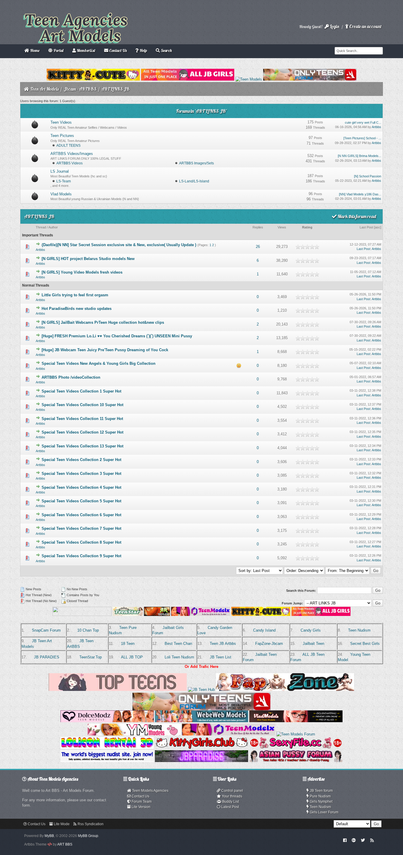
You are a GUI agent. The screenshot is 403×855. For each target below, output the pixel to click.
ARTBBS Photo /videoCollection (71, 377)
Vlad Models (61, 194)
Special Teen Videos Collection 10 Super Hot (82, 405)
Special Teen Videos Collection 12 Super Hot (82, 432)
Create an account (364, 26)
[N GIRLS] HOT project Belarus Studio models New (88, 258)
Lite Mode (61, 824)
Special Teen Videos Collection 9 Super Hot (81, 556)
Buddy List (230, 802)
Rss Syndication (90, 824)
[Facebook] (344, 840)
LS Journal (59, 171)
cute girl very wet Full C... (363, 122)
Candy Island (264, 630)
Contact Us (140, 796)
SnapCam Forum (46, 630)
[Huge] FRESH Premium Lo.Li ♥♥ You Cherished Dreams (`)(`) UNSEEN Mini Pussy (117, 336)
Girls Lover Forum (323, 812)
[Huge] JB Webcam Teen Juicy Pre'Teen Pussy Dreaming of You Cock (105, 350)
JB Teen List (220, 657)
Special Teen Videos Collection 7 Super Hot (81, 528)
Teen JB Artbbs (223, 643)
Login (334, 26)
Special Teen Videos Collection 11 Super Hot (82, 418)
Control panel (231, 791)
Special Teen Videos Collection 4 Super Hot (81, 487)
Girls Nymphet (320, 802)
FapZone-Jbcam (269, 643)
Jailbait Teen (313, 643)
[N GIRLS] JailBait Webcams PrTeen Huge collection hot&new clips (103, 322)
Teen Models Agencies (149, 791)
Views (282, 227)
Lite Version (140, 807)
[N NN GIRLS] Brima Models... (359, 156)
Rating (307, 227)
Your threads (231, 796)
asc (377, 227)
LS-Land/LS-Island (194, 181)
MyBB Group (88, 836)
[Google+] (354, 840)
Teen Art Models (44, 89)
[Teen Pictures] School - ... (362, 138)
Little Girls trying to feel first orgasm (75, 295)
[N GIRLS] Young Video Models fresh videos (82, 272)
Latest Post (229, 807)
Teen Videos (61, 122)
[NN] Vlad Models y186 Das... (360, 194)
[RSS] (372, 840)
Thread (41, 227)
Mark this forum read (356, 216)
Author (53, 227)
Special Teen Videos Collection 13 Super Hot (82, 446)
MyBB (49, 836)
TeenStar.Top (90, 657)
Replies (258, 227)
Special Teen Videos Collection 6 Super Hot (81, 515)
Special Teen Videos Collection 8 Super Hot (81, 542)
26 (258, 246)
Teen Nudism (359, 630)
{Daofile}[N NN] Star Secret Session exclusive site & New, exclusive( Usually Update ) (119, 245)
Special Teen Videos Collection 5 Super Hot (81, 501)
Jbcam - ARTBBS (80, 89)
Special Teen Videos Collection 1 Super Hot (81, 391)
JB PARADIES (46, 657)
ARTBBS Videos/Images (71, 153)
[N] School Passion (367, 176)
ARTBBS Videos (69, 163)
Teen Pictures (62, 135)
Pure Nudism (320, 796)
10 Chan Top (88, 630)
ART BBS (64, 844)
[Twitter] (363, 840)
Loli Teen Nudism (179, 657)
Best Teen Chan (178, 643)
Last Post (366, 227)
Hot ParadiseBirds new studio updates (77, 308)
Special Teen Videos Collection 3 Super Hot (81, 473)
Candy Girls (311, 630)
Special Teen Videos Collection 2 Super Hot (81, 459)
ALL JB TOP (132, 657)
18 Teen (128, 643)
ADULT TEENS (68, 145)
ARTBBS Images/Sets (196, 163)
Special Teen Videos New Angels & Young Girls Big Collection (98, 363)
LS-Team (63, 181)
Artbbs (376, 127)
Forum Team (141, 802)
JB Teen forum (321, 791)
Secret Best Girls (365, 643)
